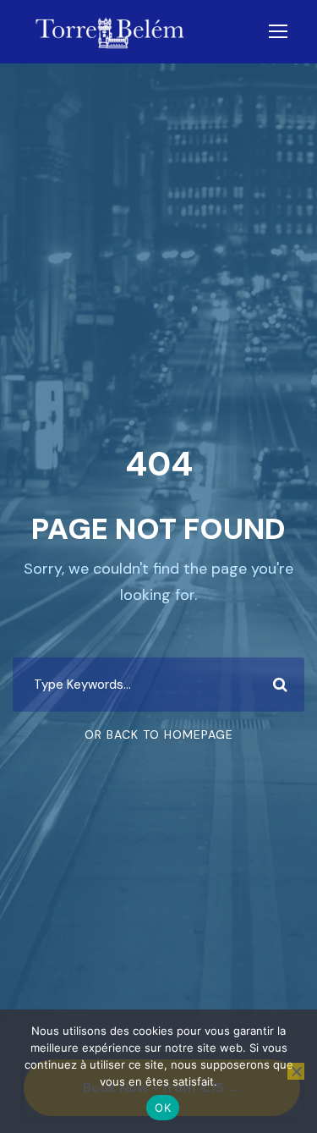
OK (163, 1107)
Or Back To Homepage (159, 734)
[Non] (295, 1071)
